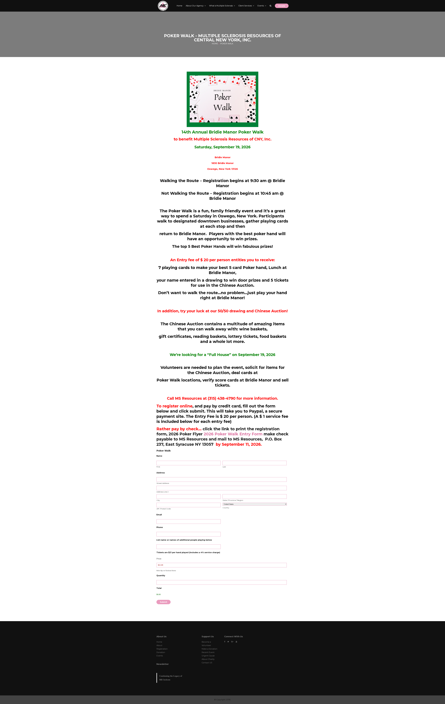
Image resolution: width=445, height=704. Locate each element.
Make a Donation (209, 649)
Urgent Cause (208, 656)
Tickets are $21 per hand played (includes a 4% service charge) (188, 552)
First (158, 467)
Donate (281, 6)
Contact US (207, 663)
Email (159, 515)
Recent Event (208, 652)
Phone (159, 527)
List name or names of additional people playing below (184, 540)
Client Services (245, 6)
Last (224, 467)
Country (226, 508)
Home (179, 6)
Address (160, 473)
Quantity (160, 575)
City (158, 500)
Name (159, 456)
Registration (162, 649)
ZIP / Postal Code (164, 509)
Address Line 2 (162, 492)
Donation (160, 652)
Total (159, 588)
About (159, 645)
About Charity (208, 659)
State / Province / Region (233, 500)
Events (260, 6)
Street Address (163, 483)
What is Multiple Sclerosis (221, 6)
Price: (159, 559)
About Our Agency (195, 6)
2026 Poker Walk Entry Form (233, 434)
